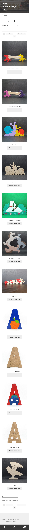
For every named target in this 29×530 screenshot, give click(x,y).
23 (21, 33)
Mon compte (5, 527)
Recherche (14, 527)
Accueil (5, 15)
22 (18, 33)
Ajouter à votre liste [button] (14, 72)
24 (24, 33)
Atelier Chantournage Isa (9, 6)
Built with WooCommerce (8, 521)
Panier (22, 526)
